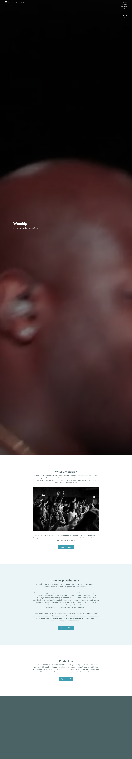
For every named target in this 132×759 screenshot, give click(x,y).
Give (125, 17)
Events (125, 15)
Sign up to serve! (66, 679)
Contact (124, 13)
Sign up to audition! (66, 547)
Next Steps (124, 6)
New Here (124, 2)
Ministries (124, 9)
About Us (124, 4)
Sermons (124, 11)
